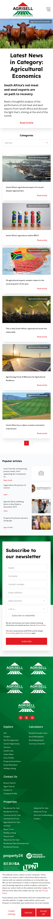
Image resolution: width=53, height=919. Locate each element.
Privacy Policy (10, 633)
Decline (28, 912)
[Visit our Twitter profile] (26, 717)
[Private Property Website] (35, 856)
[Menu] (48, 9)
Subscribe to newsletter (23, 615)
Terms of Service (25, 633)
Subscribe (27, 641)
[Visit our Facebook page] (20, 717)
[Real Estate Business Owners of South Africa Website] (11, 867)
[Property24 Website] (13, 856)
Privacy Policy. (41, 625)
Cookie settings (11, 912)
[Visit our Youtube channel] (32, 717)
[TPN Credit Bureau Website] (30, 867)
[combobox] (26, 600)
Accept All (43, 912)
